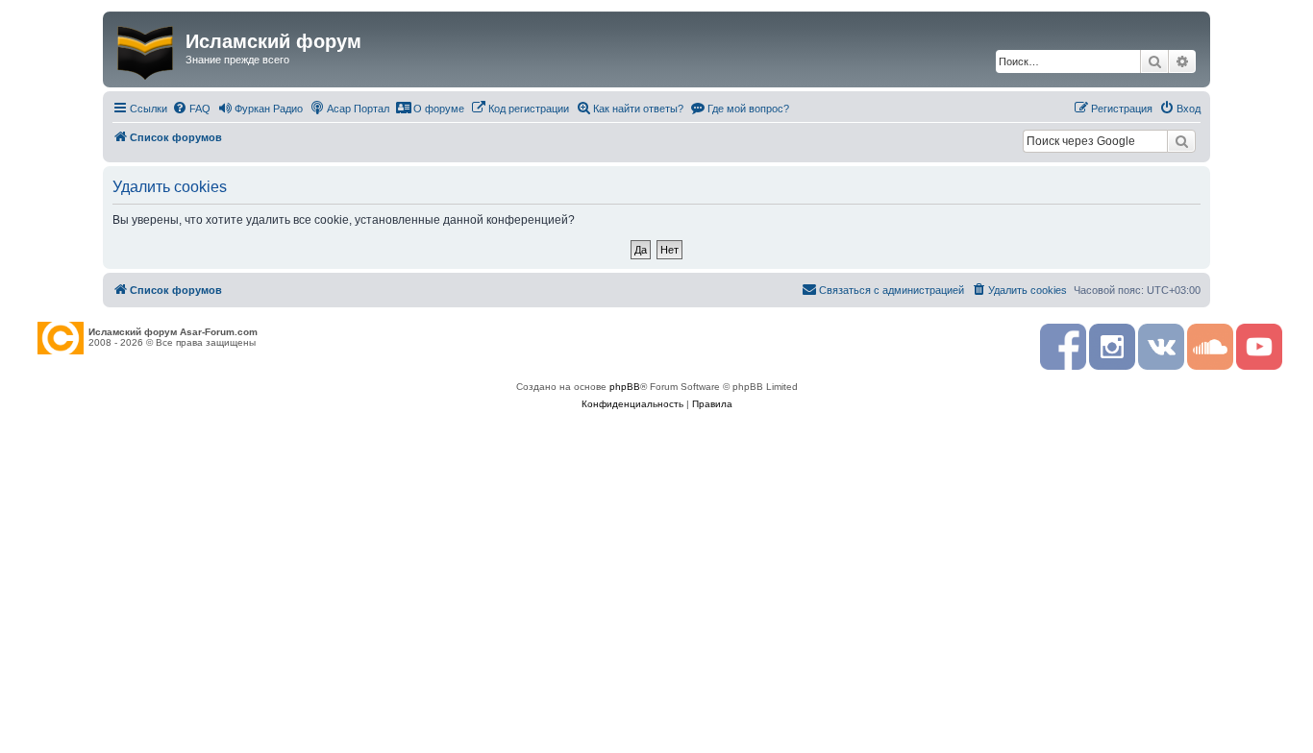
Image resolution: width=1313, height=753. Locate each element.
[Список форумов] (147, 49)
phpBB (624, 386)
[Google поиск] (1181, 141)
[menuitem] (191, 108)
